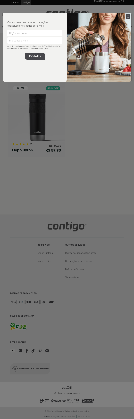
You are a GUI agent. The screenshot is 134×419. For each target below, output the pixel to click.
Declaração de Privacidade (42, 46)
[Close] (128, 16)
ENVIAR (34, 56)
